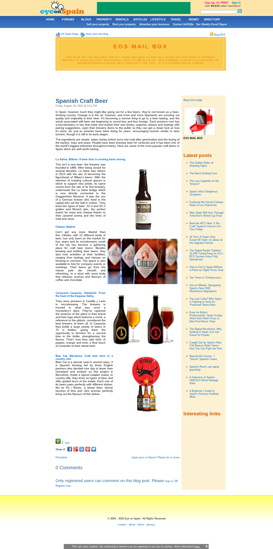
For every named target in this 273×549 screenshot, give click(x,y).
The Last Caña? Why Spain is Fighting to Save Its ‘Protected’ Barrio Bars (205, 301)
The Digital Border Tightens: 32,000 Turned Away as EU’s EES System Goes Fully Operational (206, 255)
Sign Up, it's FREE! (216, 2)
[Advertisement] (140, 83)
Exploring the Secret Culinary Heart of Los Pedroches (206, 204)
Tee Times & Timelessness (205, 277)
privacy (151, 524)
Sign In (169, 481)
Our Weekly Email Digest (211, 24)
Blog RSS (219, 34)
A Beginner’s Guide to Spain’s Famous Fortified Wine (203, 393)
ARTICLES (140, 19)
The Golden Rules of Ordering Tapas (201, 164)
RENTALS (122, 19)
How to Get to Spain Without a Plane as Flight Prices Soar (206, 269)
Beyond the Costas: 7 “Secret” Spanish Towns (203, 358)
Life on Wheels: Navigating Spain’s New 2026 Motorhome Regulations (204, 288)
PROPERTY (104, 19)
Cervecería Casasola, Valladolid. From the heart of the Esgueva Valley (81, 294)
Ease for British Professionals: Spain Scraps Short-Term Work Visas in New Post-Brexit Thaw (205, 317)
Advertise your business (154, 24)
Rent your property (124, 24)
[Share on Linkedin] (81, 449)
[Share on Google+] (75, 449)
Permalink (61, 457)
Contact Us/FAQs (183, 24)
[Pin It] (87, 449)
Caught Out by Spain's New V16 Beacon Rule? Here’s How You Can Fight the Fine (205, 345)
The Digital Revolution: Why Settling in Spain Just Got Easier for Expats (205, 331)
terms (141, 524)
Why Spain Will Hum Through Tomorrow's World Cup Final (206, 214)
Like (67, 442)
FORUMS (68, 19)
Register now (63, 485)
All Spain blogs (70, 33)
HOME (50, 19)
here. (197, 546)
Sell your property (98, 24)
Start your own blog (97, 33)
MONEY (194, 19)
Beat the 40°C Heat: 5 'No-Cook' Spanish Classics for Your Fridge (205, 226)
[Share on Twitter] (93, 449)
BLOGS (86, 19)
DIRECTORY (212, 19)
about (132, 524)
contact (122, 524)
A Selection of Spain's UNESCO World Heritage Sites (203, 380)
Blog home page (192, 99)
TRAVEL (175, 19)
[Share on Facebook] (69, 449)
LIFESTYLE (158, 19)
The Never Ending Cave (203, 173)
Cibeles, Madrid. (66, 226)
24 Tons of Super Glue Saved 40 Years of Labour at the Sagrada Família (205, 239)
